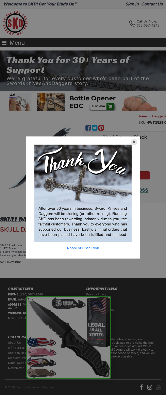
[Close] (134, 142)
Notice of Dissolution (83, 248)
